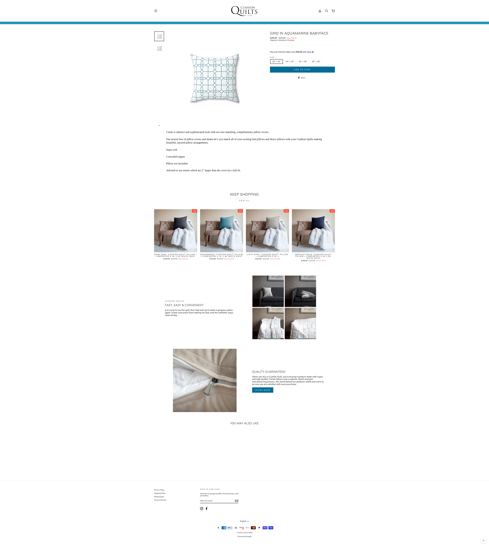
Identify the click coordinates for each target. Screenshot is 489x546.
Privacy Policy (159, 490)
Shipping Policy (159, 493)
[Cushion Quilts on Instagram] (201, 508)
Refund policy (159, 497)
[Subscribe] (236, 500)
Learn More (263, 390)
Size (272, 57)
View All (244, 201)
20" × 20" (276, 61)
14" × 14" (290, 61)
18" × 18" (316, 61)
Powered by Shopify (244, 536)
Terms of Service (160, 500)
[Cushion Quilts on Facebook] (206, 508)
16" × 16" (303, 61)
